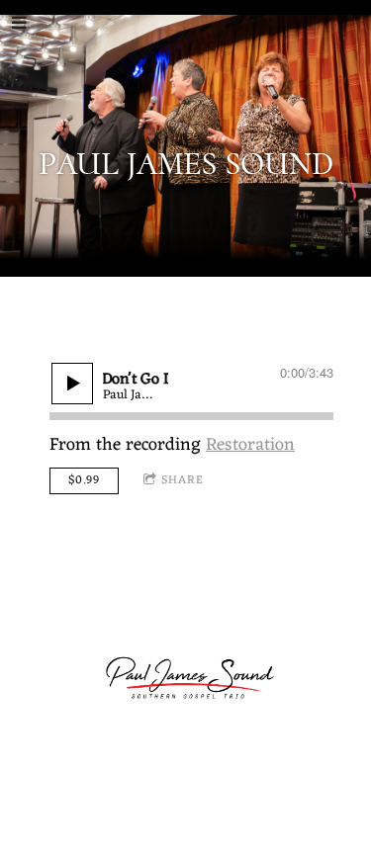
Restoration (250, 445)
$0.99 (84, 480)
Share (182, 480)
